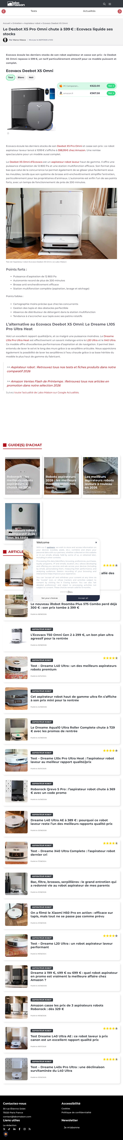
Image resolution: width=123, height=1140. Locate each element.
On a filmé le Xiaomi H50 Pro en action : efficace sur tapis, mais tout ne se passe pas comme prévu (72, 914)
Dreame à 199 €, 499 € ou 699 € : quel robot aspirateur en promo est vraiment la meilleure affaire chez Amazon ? (74, 976)
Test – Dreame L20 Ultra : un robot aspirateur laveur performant (72, 945)
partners (51, 547)
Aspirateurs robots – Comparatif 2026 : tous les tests (22, 534)
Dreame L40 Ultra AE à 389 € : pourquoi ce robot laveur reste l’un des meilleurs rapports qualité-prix (71, 822)
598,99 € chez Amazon (71, 150)
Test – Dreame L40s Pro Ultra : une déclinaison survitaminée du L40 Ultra (68, 1068)
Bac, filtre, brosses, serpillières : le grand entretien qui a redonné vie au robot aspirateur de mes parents (73, 883)
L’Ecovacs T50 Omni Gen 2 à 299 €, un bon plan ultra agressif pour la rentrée (72, 636)
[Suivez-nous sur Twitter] (4, 1129)
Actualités (89, 11)
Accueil (6, 23)
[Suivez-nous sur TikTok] (9, 1129)
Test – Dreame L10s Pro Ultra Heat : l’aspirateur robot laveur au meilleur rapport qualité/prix (72, 760)
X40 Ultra (110, 340)
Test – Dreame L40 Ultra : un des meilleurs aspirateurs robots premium (74, 667)
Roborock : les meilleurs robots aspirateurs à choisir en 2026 (20, 482)
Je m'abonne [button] (72, 1127)
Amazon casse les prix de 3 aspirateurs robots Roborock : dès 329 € (67, 1007)
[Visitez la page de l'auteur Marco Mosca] (5, 41)
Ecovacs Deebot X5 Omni (55, 23)
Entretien (17, 23)
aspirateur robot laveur (65, 162)
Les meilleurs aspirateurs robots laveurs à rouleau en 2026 (99, 482)
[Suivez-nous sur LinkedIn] (14, 1129)
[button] (103, 4)
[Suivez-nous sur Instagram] (24, 1129)
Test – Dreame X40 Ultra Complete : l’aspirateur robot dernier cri (73, 852)
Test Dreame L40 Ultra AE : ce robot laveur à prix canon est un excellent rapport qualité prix (69, 1038)
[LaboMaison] (16, 3)
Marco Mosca (19, 40)
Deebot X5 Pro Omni (69, 146)
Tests (34, 11)
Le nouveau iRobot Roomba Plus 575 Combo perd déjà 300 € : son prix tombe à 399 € (74, 605)
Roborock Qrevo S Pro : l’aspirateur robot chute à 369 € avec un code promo (73, 791)
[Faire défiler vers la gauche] (4, 11)
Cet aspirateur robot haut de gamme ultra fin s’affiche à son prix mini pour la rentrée (74, 698)
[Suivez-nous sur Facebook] (19, 1129)
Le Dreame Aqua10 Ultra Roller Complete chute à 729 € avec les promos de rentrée (73, 729)
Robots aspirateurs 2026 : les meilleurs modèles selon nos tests (61, 482)
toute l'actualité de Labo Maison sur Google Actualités (46, 392)
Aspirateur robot (32, 23)
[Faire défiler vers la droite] (120, 11)
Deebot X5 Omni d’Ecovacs (26, 162)
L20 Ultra (92, 340)
